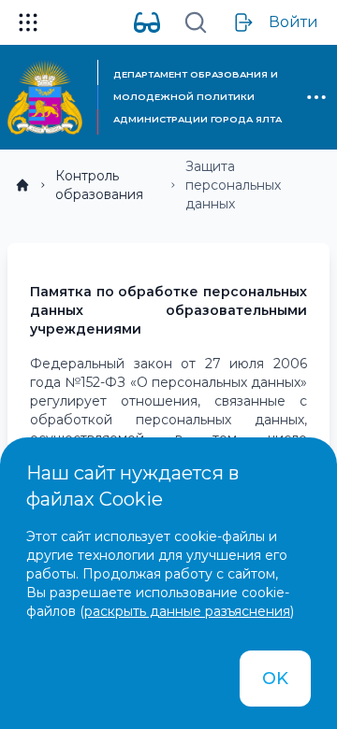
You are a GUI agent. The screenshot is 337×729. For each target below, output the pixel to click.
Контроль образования (99, 185)
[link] (22, 185)
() (187, 611)
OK (275, 678)
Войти (293, 22)
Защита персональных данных (233, 185)
